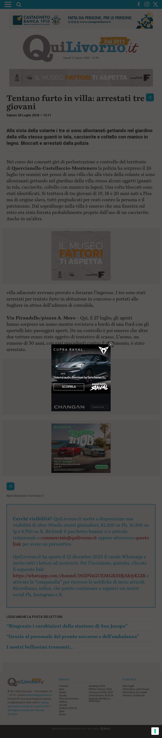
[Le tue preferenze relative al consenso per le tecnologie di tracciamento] (155, 731)
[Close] (110, 344)
